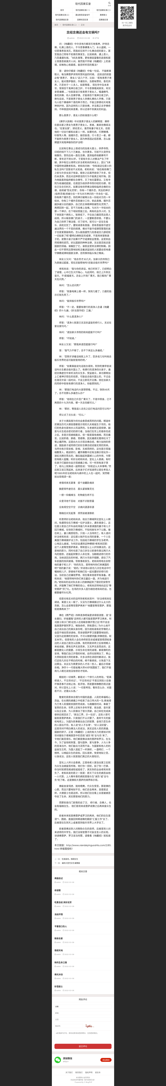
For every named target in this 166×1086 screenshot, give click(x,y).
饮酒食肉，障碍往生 (70, 859)
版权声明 (88, 1072)
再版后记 (58, 878)
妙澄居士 (58, 986)
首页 (62, 10)
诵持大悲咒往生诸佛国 (71, 863)
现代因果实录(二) (103, 10)
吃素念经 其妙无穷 (63, 902)
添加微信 (106, 1060)
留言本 (98, 1072)
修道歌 (57, 890)
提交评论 (83, 1046)
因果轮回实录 (82, 19)
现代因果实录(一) (83, 10)
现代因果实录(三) (62, 15)
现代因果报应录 (62, 19)
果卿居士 (103, 15)
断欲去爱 (58, 938)
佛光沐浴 (58, 974)
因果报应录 (103, 19)
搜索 (109, 4)
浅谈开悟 (58, 914)
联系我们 (79, 1072)
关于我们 (69, 1072)
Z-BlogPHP (88, 1082)
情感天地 (58, 950)
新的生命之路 (60, 962)
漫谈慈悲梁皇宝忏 (82, 15)
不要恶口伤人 (60, 926)
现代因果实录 (83, 3)
